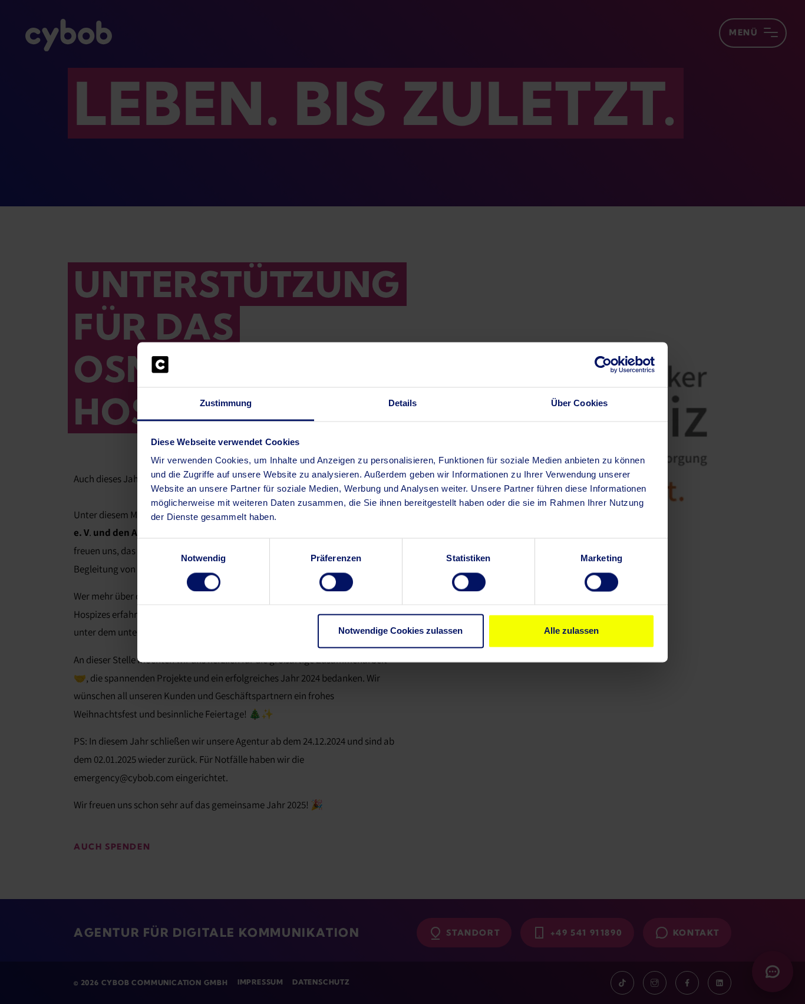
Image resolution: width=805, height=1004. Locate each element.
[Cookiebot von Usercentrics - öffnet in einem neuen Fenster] (603, 364)
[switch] (336, 581)
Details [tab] (402, 404)
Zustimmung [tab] (226, 404)
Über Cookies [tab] (579, 404)
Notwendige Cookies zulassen (400, 631)
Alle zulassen (571, 631)
